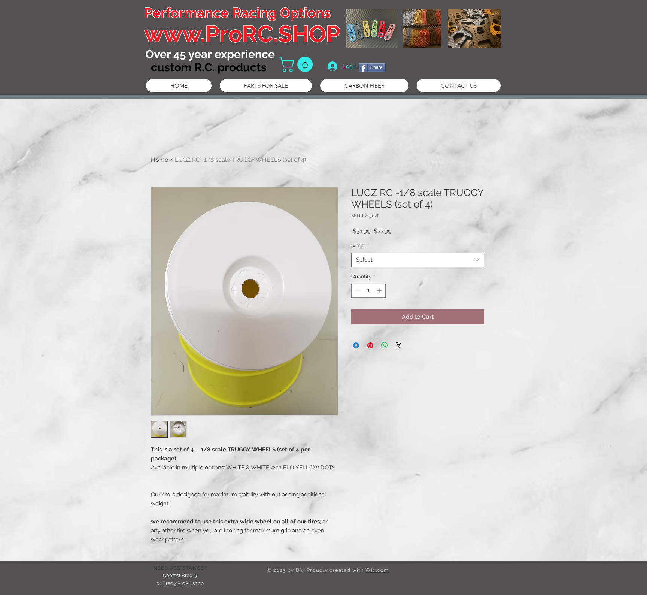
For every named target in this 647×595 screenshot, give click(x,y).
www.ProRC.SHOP (242, 34)
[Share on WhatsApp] (384, 345)
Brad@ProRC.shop (183, 583)
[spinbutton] (368, 290)
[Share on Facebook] (356, 345)
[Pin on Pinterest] (370, 345)
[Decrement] (357, 290)
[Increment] (380, 290)
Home (159, 159)
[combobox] (417, 260)
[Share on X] (398, 345)
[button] (297, 64)
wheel (360, 245)
